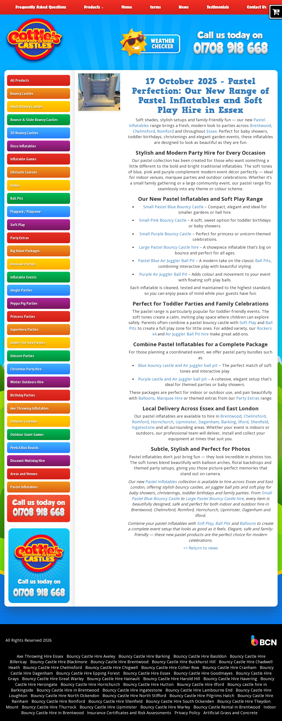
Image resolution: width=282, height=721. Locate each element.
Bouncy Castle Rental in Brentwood (226, 707)
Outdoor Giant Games (27, 434)
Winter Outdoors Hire (27, 381)
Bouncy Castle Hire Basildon (199, 656)
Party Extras (19, 237)
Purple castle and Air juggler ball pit (172, 379)
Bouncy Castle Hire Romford (58, 701)
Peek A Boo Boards (24, 447)
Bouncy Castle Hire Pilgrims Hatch (201, 695)
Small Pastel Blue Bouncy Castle (173, 206)
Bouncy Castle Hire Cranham (229, 667)
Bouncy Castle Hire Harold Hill (171, 678)
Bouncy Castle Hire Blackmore (58, 661)
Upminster (186, 421)
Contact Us (256, 7)
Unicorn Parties (22, 355)
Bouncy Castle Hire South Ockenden (180, 701)
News (184, 7)
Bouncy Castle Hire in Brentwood (68, 690)
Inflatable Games (23, 158)
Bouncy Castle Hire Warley (165, 707)
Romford (165, 131)
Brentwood (260, 125)
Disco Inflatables (23, 146)
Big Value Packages (25, 250)
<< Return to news (200, 548)
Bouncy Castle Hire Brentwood (119, 661)
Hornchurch (162, 421)
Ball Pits (16, 198)
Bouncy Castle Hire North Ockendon (65, 695)
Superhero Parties (24, 329)
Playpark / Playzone (25, 211)
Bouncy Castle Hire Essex (146, 673)
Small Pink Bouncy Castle (162, 220)
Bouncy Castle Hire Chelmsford (52, 667)
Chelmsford (144, 131)
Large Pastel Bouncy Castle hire (169, 247)
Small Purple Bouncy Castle (165, 233)
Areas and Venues (23, 473)
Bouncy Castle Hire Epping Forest (88, 673)
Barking (228, 421)
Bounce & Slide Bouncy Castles (34, 119)
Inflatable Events (23, 277)
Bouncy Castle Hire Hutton (148, 684)
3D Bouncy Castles (24, 132)
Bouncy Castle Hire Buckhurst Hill (183, 661)
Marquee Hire (170, 398)
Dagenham (209, 421)
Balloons (146, 398)
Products (92, 7)
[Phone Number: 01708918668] (230, 49)
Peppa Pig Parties (23, 303)
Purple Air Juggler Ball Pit (163, 274)
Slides (15, 185)
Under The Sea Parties (27, 342)
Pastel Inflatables (24, 486)
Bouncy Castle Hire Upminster (108, 707)
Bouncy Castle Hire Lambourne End (198, 690)
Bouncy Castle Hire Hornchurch (90, 684)
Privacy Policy (187, 712)
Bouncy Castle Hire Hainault (113, 678)
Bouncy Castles (21, 93)
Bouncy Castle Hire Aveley (91, 656)
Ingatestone (143, 427)
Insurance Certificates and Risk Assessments (129, 712)
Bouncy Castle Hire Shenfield (115, 701)
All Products (19, 80)
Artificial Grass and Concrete (230, 712)
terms (155, 7)
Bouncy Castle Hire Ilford (200, 684)
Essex (211, 131)
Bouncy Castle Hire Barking (144, 656)
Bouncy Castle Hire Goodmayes (203, 673)
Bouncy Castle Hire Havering (230, 678)
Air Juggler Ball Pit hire (187, 334)
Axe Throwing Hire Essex (40, 656)
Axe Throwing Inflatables (29, 408)
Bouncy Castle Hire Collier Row (170, 667)
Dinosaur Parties (23, 263)
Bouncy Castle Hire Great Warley (53, 678)
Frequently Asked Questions (41, 7)
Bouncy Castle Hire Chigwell (111, 667)
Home (127, 7)
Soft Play (17, 224)
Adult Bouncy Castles (26, 106)
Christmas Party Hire (26, 368)
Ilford (243, 421)
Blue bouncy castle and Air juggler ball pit (178, 365)
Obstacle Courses (23, 172)
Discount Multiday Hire (27, 460)
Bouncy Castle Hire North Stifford (134, 695)
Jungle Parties (21, 290)
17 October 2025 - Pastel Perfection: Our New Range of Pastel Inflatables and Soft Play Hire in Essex (200, 95)
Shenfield (259, 421)
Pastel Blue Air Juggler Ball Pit (166, 260)
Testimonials (218, 7)
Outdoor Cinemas (23, 421)
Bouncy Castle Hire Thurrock (49, 707)
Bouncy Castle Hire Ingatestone (132, 690)
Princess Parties (22, 316)
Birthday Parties (22, 395)
